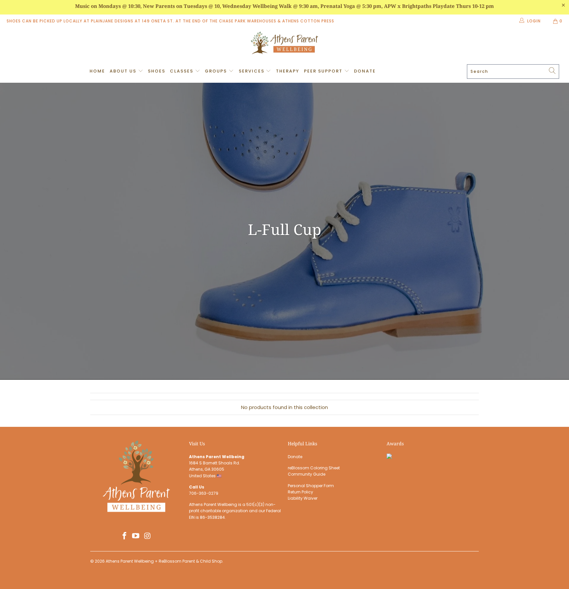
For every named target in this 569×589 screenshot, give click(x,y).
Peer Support (324, 71)
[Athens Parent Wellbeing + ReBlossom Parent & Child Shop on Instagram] (147, 536)
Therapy (287, 71)
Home (97, 71)
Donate (365, 71)
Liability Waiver (302, 498)
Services (252, 71)
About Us (124, 71)
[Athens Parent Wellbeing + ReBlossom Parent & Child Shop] (284, 44)
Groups (217, 71)
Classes (182, 71)
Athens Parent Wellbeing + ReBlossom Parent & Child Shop (164, 561)
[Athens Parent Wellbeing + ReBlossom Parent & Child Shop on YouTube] (136, 536)
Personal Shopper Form (311, 485)
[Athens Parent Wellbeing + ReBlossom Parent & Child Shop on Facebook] (124, 536)
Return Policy (300, 492)
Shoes (156, 71)
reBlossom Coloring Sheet (314, 468)
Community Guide (306, 474)
